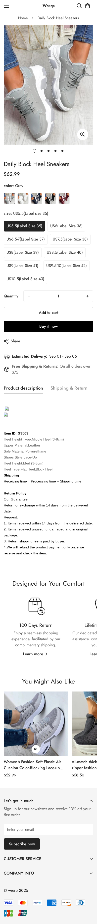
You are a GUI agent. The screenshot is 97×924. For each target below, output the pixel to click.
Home (23, 18)
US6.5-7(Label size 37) (25, 239)
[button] (87, 5)
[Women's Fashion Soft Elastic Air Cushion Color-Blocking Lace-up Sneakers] (36, 724)
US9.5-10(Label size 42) (66, 265)
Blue (36, 198)
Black (50, 198)
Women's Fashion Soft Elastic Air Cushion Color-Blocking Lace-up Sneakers (32, 765)
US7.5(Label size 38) (70, 239)
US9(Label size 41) (22, 265)
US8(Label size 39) (22, 252)
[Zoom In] (82, 134)
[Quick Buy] (36, 749)
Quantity (11, 296)
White (23, 198)
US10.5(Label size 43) (25, 279)
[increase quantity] (87, 296)
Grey (9, 198)
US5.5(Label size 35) (24, 226)
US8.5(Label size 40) (65, 252)
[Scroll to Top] (88, 898)
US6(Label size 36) (66, 226)
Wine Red (64, 198)
